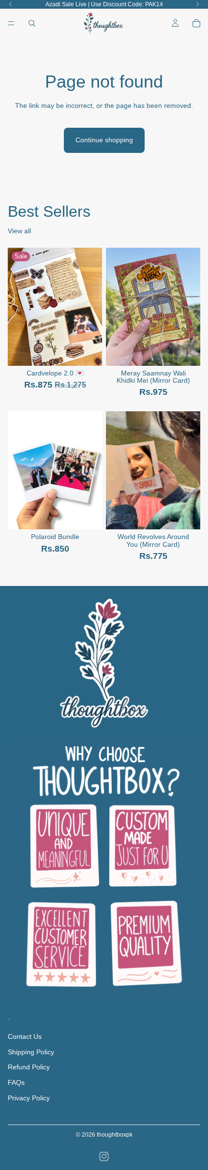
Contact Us (25, 1036)
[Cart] (196, 23)
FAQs (16, 1082)
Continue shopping (104, 140)
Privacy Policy (29, 1098)
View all (19, 231)
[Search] (32, 23)
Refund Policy (29, 1067)
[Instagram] (104, 1156)
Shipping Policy (31, 1052)
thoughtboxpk (115, 1134)
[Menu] (11, 23)
